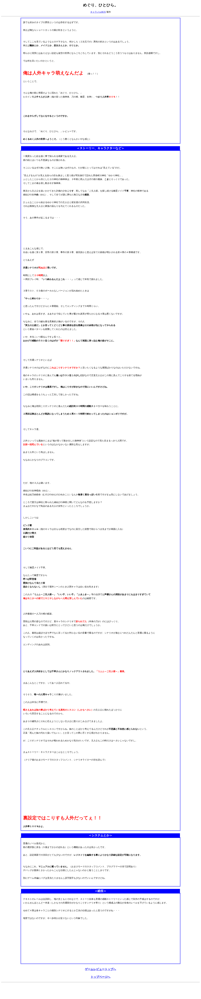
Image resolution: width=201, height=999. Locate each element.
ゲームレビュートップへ (100, 969)
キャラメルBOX (98, 12)
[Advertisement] (58, 991)
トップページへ (100, 976)
